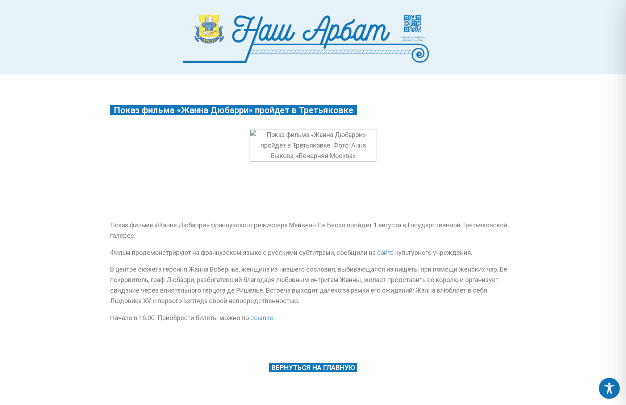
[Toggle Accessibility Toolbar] (609, 388)
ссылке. (262, 318)
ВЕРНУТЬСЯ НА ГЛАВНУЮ (313, 367)
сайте (385, 252)
